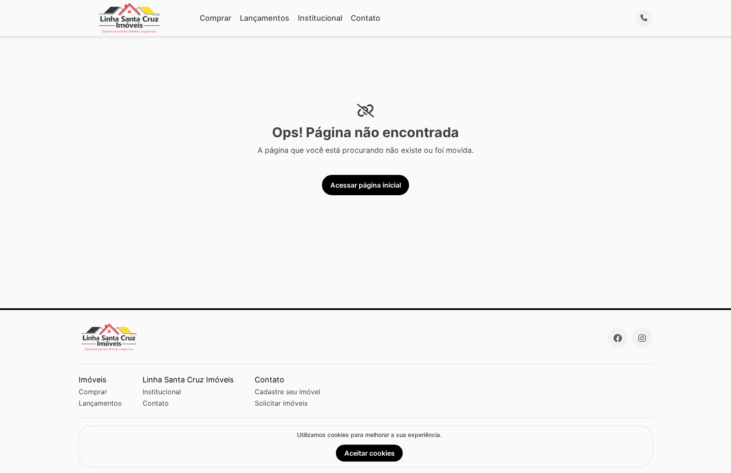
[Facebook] (617, 338)
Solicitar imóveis (281, 403)
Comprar (215, 18)
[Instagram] (642, 338)
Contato (365, 18)
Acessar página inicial (365, 185)
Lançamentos (264, 18)
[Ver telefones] (643, 18)
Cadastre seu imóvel (287, 391)
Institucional (320, 18)
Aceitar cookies (369, 453)
